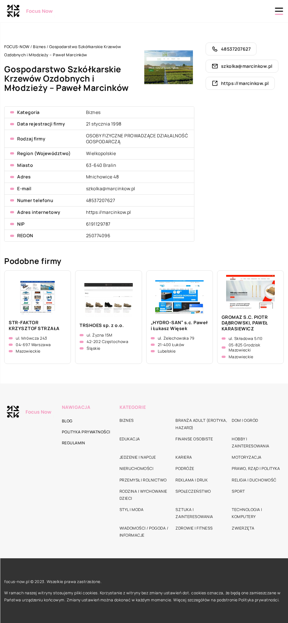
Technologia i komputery (247, 513)
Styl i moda (132, 509)
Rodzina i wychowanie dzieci (143, 494)
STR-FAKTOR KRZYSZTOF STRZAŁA (34, 325)
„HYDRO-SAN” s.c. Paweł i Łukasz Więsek (179, 325)
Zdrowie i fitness (194, 528)
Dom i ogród (245, 420)
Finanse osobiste (194, 439)
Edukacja (130, 439)
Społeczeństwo (193, 491)
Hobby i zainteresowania (250, 442)
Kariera (184, 457)
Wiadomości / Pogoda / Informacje (144, 531)
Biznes (93, 112)
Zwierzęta (243, 528)
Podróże (185, 468)
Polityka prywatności (86, 431)
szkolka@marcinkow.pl (110, 188)
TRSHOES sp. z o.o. (102, 325)
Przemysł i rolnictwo (143, 480)
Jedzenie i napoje (138, 457)
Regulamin (73, 442)
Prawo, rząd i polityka (256, 468)
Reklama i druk (192, 480)
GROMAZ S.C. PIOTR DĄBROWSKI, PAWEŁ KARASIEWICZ (245, 323)
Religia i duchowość (254, 480)
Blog (67, 420)
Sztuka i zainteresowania (194, 513)
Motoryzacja (247, 457)
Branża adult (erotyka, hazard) (201, 424)
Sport (238, 491)
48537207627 (100, 200)
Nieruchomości (137, 468)
